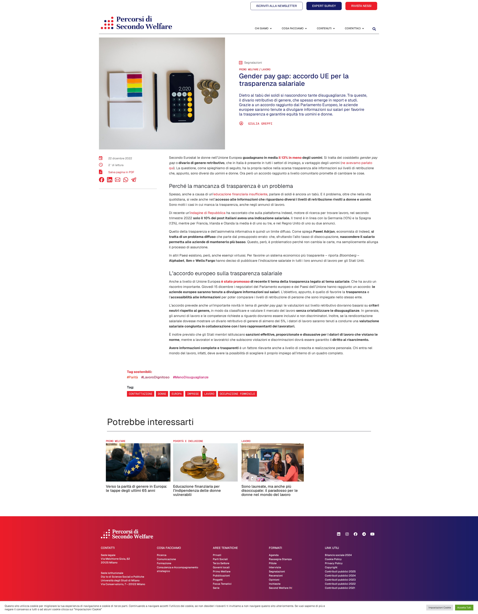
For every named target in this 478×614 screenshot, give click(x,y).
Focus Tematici (222, 583)
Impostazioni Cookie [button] (440, 607)
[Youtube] (372, 534)
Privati (217, 555)
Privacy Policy (334, 563)
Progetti (218, 579)
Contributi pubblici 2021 (340, 588)
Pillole (273, 563)
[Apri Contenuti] (334, 28)
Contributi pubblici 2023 (340, 579)
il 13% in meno (290, 157)
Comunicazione (166, 559)
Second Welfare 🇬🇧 (280, 588)
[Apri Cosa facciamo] (306, 28)
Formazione (164, 563)
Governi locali (221, 567)
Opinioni (274, 579)
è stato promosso (235, 281)
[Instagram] (347, 534)
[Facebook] (101, 181)
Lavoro (265, 69)
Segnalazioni (277, 571)
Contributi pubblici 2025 (340, 571)
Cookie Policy (333, 559)
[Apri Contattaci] (363, 28)
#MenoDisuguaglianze (190, 377)
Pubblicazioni (221, 575)
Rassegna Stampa (280, 559)
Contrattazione (140, 394)
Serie (216, 588)
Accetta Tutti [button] (464, 607)
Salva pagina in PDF (121, 172)
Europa (177, 394)
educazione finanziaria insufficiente (240, 194)
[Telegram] (364, 534)
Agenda (274, 555)
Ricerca (161, 555)
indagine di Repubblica (207, 213)
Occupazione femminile (237, 394)
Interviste (275, 567)
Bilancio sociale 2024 (338, 555)
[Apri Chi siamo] (270, 28)
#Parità (132, 377)
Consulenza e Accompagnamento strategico (177, 569)
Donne (162, 394)
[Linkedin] (338, 534)
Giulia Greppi (260, 124)
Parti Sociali (220, 559)
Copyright (331, 567)
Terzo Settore (221, 563)
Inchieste (274, 583)
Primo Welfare (248, 69)
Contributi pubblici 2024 (340, 575)
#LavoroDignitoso (155, 377)
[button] (374, 29)
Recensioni (276, 575)
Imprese (193, 394)
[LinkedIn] (109, 181)
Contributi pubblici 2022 (340, 583)
